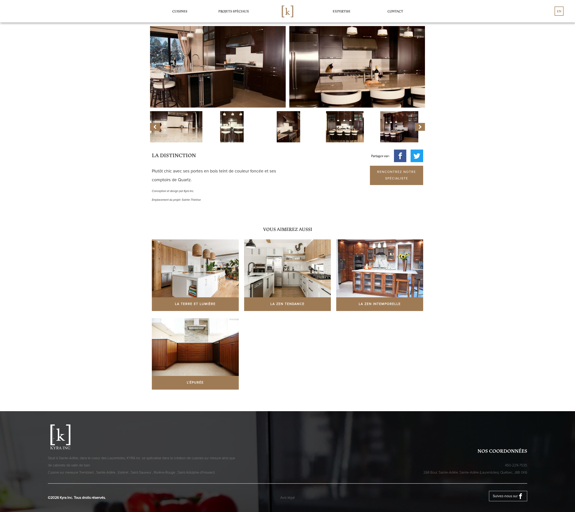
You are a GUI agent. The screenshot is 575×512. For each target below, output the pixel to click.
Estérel (123, 472)
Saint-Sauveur (141, 472)
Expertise (341, 11)
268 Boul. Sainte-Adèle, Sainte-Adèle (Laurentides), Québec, (475, 472)
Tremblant (87, 472)
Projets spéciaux (233, 11)
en (559, 11)
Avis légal (287, 497)
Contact (395, 11)
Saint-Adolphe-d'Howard (196, 472)
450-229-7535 (516, 465)
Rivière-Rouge (165, 472)
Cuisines (179, 11)
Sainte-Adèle (106, 472)
